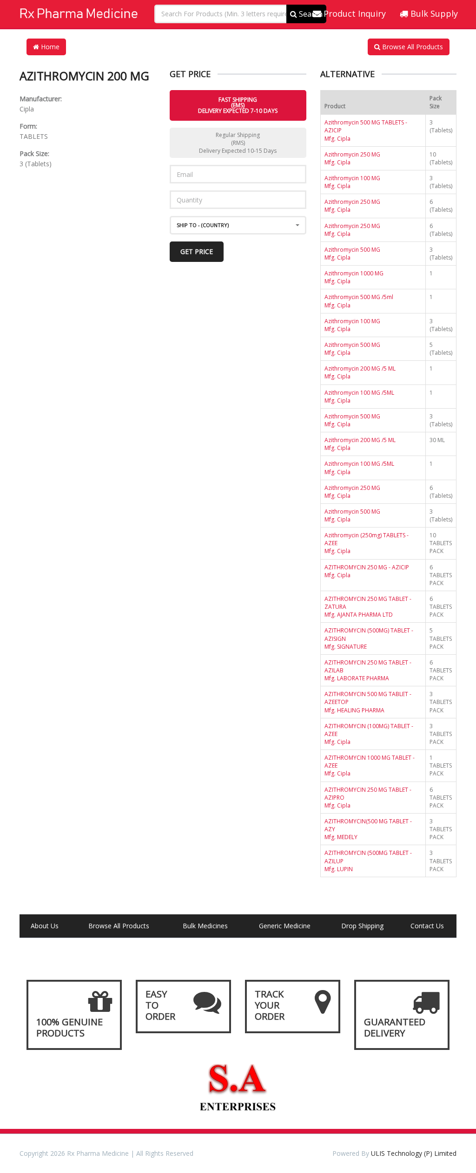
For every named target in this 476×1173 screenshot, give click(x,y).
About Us (45, 925)
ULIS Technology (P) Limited (413, 1153)
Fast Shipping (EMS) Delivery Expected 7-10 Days (238, 105)
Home (49, 46)
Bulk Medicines (205, 925)
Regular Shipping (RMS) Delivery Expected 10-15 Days (238, 143)
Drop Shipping (362, 925)
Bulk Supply (433, 13)
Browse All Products (411, 46)
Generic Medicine (285, 925)
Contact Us (427, 925)
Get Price (196, 251)
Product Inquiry (353, 13)
